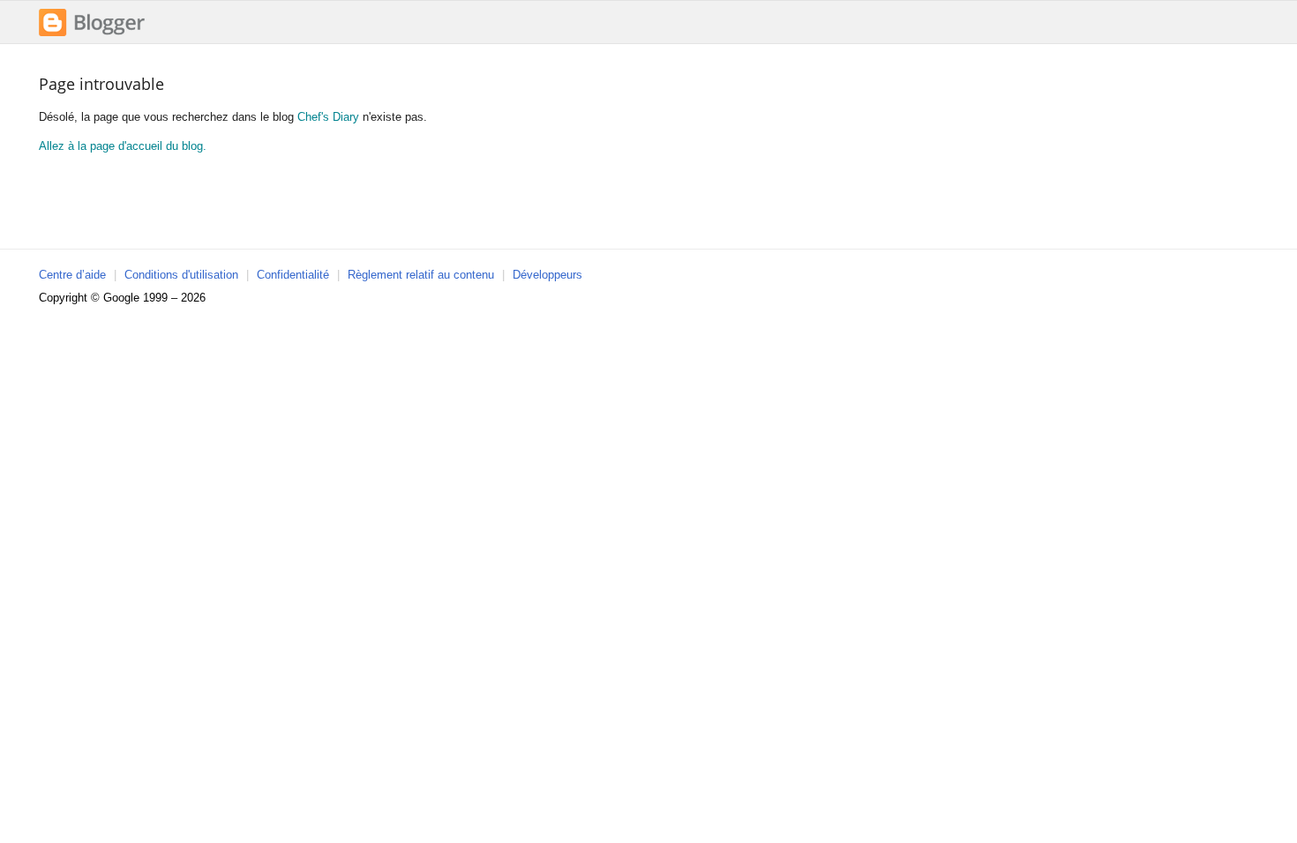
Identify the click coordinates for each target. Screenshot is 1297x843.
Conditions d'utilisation (181, 274)
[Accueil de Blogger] (92, 34)
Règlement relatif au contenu (421, 274)
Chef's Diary (328, 116)
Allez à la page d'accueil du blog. (122, 146)
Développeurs (547, 274)
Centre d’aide (72, 274)
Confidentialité (293, 274)
